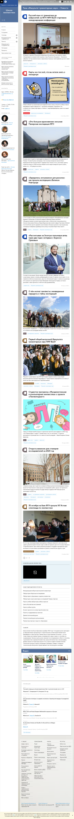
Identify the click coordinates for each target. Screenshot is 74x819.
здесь (14, 814)
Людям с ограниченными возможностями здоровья (25, 789)
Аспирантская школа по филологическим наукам (7, 83)
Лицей (35, 744)
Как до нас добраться (8, 99)
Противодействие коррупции (25, 770)
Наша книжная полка (6, 53)
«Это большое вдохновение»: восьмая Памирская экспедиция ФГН (45, 122)
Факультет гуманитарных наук (9, 5)
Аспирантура (37, 759)
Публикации (26, 683)
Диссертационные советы (51, 754)
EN (62, 1)
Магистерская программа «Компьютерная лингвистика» (7, 68)
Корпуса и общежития (26, 757)
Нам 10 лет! (26, 580)
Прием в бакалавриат (39, 752)
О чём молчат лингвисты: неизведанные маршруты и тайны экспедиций (46, 292)
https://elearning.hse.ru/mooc (63, 803)
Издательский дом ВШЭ (65, 746)
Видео (26, 650)
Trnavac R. (31, 704)
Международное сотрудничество (5, 44)
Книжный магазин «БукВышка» (64, 749)
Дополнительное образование (38, 762)
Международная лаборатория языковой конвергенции (37, 590)
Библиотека (63, 744)
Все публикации (27, 732)
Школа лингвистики (9, 11)
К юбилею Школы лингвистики (32, 563)
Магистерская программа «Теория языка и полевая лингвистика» (7, 73)
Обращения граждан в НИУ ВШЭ (26, 763)
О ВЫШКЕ (24, 741)
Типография (63, 752)
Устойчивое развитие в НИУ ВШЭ (26, 750)
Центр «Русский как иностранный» (32, 604)
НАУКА (49, 741)
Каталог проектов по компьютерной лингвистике (35, 610)
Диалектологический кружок (30, 615)
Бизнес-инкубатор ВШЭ (39, 769)
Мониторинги (50, 751)
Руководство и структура (24, 747)
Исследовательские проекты (51, 748)
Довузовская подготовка (37, 747)
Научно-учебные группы (29, 607)
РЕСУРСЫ (62, 741)
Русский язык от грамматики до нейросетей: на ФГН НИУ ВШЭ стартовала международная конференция (47, 17)
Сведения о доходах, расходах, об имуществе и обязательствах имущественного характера (26, 777)
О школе (4, 30)
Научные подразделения (50, 744)
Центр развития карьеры (38, 766)
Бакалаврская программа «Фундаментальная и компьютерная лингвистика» (8, 63)
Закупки (23, 760)
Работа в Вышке (25, 797)
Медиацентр (63, 755)
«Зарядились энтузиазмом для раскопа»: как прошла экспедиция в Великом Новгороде (47, 180)
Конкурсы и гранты (51, 763)
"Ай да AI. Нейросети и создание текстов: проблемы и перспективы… (39, 667)
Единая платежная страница (25, 794)
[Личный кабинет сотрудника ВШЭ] (68, 1)
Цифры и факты (25, 744)
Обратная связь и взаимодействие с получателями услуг (39, 777)
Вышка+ (36, 755)
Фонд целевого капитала (25, 766)
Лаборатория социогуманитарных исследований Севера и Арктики (40, 599)
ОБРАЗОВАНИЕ (38, 741)
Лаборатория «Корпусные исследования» (34, 593)
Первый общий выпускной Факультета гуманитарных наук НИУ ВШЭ (46, 340)
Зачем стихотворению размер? (27, 666)
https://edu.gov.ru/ (43, 803)
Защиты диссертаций (52, 757)
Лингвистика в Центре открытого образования (35, 621)
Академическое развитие (50, 760)
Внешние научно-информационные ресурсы (51, 767)
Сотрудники (4, 32)
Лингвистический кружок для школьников (33, 618)
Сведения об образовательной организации (25, 784)
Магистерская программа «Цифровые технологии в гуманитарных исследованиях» (8, 78)
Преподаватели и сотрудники (25, 754)
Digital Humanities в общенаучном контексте (51, 666)
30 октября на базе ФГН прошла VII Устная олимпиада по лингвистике (48, 506)
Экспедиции (4, 48)
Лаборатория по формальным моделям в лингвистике (36, 596)
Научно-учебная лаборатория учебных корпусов (35, 601)
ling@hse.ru (7, 108)
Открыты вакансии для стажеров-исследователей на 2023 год (44, 449)
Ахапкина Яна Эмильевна (8, 149)
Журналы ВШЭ (63, 757)
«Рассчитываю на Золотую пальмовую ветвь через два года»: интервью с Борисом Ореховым (48, 237)
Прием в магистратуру (39, 757)
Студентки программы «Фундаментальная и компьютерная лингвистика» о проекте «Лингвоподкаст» (47, 394)
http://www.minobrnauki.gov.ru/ (28, 803)
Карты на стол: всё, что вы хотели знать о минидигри (47, 73)
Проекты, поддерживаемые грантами (32, 612)
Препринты (4, 50)
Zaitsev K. (25, 726)
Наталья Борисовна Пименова (8, 167)
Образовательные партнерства (38, 772)
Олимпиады (37, 750)
